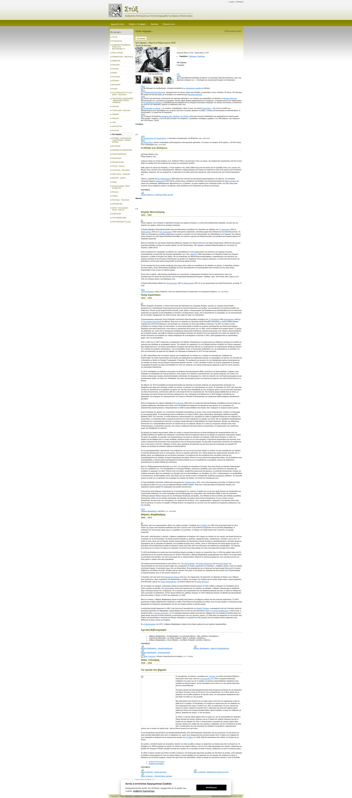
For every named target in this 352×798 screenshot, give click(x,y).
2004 (143, 114)
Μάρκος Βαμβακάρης (149, 511)
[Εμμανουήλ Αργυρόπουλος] (142, 92)
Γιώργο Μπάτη (189, 564)
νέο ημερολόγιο (165, 232)
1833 (143, 86)
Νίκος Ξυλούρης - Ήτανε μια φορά (153, 772)
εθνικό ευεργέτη (230, 181)
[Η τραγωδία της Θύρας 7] (142, 108)
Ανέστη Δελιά (223, 564)
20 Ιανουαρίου (172, 283)
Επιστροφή (141, 38)
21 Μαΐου (189, 737)
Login (231, 2)
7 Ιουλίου (212, 676)
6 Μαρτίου (193, 254)
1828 (143, 140)
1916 (143, 96)
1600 (179, 76)
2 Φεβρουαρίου (188, 283)
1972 (143, 509)
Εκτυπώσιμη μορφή (234, 31)
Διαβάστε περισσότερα (144, 791)
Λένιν (161, 485)
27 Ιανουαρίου (224, 229)
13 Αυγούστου (205, 679)
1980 (143, 654)
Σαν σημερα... (145, 31)
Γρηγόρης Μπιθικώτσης (220, 611)
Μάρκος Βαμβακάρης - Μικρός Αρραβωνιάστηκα (211, 648)
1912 (143, 90)
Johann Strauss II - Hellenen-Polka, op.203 (157, 195)
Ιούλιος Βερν (148, 143)
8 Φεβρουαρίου (190, 482)
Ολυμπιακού (206, 108)
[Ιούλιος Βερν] (142, 143)
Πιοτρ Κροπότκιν (147, 292)
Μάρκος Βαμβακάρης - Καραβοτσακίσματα (156, 648)
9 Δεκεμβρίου (229, 319)
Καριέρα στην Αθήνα (156, 764)
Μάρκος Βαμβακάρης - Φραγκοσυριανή (155, 652)
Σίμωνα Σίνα (160, 181)
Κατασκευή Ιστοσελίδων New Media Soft (226, 796)
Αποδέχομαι (211, 787)
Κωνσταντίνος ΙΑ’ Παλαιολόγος (155, 138)
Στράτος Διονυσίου (161, 613)
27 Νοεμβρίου (214, 319)
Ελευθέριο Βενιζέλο (195, 95)
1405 (143, 136)
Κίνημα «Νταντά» (230, 98)
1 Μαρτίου (180, 403)
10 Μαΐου (203, 525)
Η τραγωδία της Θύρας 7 (153, 108)
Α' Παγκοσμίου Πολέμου (153, 103)
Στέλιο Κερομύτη (203, 582)
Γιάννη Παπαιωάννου (168, 582)
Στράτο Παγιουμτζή (205, 564)
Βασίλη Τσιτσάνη (203, 608)
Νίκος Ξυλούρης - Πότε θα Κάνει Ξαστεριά (156, 776)
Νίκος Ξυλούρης (150, 656)
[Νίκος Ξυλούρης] (142, 656)
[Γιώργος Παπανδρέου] (142, 116)
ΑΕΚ (214, 108)
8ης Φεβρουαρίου (164, 179)
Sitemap (239, 2)
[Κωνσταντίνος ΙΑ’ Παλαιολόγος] (142, 138)
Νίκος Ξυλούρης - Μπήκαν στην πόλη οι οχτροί (211, 772)
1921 (143, 290)
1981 (143, 106)
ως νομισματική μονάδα (192, 88)
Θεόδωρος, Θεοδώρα (197, 56)
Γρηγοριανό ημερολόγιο (152, 322)
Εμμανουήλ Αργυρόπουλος (155, 92)
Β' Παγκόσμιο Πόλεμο (171, 577)
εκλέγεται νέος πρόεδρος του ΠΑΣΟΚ (175, 116)
